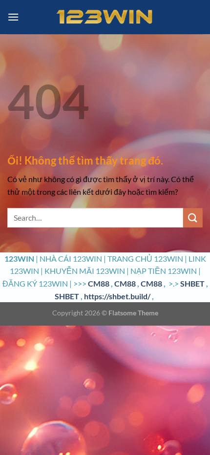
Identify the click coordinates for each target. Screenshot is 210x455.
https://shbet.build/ (117, 296)
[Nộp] (193, 217)
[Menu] (13, 17)
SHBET (192, 283)
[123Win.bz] (105, 17)
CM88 (98, 283)
